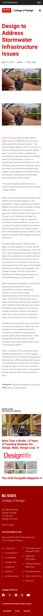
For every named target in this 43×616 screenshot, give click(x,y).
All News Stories (12, 576)
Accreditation (10, 557)
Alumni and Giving (33, 576)
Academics (9, 567)
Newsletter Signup (33, 571)
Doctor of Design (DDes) (12, 138)
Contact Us (9, 548)
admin (19, 62)
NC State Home (10, 2)
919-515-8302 (8, 525)
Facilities (9, 571)
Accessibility (7, 611)
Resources (27, 611)
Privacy (17, 611)
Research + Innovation (30, 384)
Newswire (16, 384)
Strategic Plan (11, 562)
